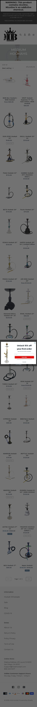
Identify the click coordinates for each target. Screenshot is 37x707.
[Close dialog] (35, 343)
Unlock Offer (24, 357)
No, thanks (24, 362)
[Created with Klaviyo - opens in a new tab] (18, 364)
